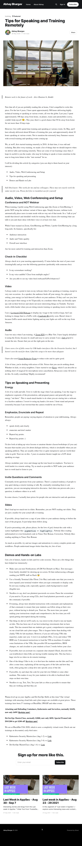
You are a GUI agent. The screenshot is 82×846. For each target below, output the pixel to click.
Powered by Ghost (73, 830)
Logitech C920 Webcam (20, 312)
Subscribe (73, 4)
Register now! (24, 712)
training (8, 16)
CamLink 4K (43, 316)
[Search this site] (56, 4)
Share (73, 32)
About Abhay (39, 4)
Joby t (64, 337)
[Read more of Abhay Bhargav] (8, 32)
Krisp (54, 367)
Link (50, 736)
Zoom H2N (40, 334)
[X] (42, 829)
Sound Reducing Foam (27, 358)
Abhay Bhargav (12, 4)
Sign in (62, 4)
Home (28, 4)
